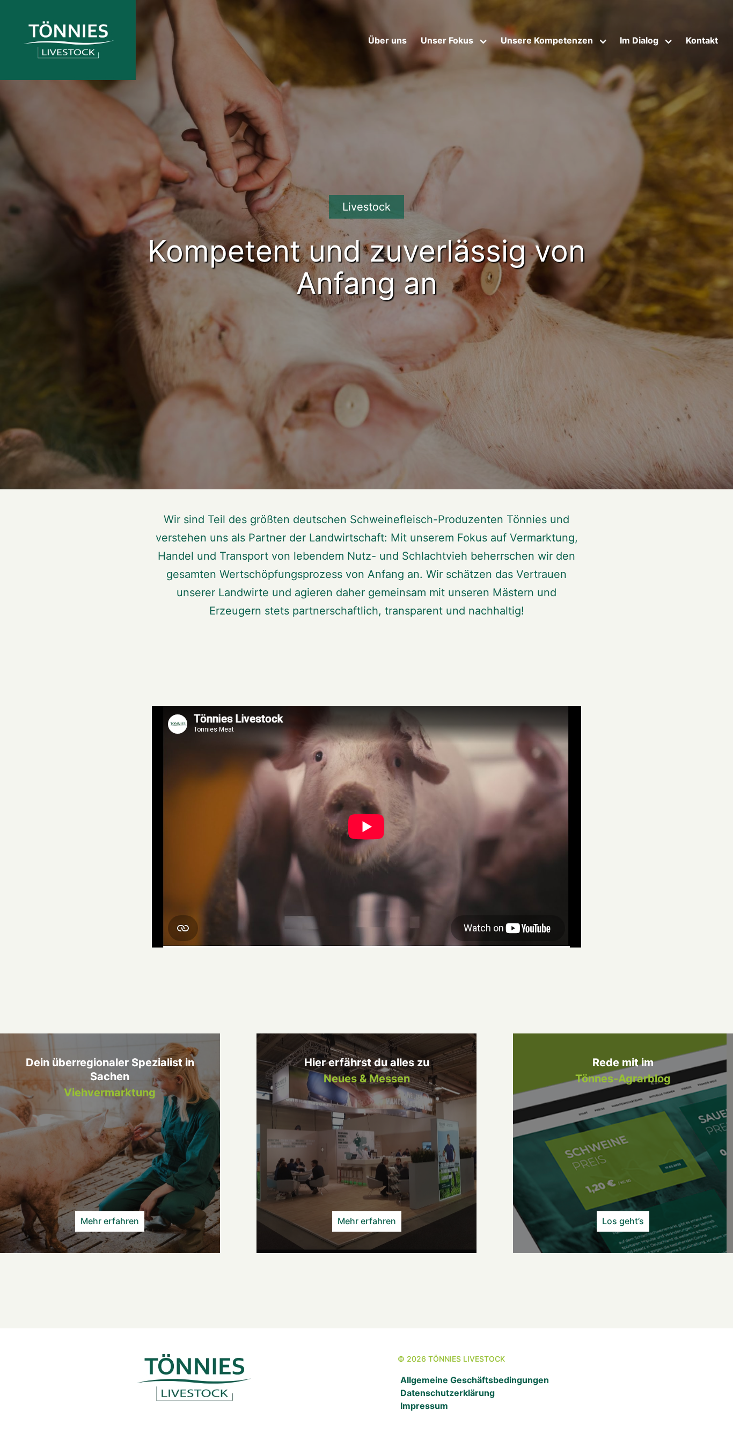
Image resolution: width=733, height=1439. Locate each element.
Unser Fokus (447, 40)
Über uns (387, 40)
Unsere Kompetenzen (547, 40)
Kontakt (702, 40)
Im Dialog (639, 40)
